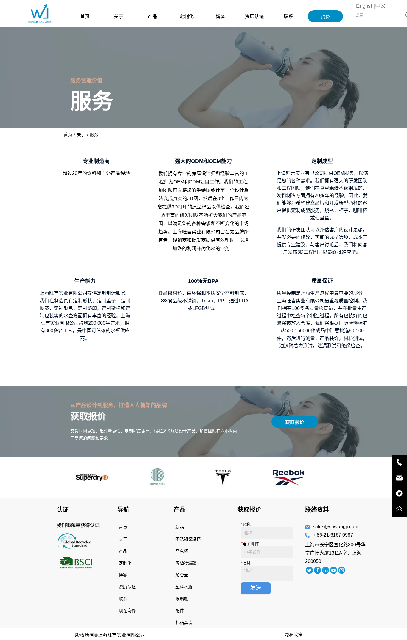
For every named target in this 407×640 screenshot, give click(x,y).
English (365, 6)
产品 (152, 16)
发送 (255, 588)
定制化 (186, 16)
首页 (85, 16)
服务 (94, 134)
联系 (288, 16)
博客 (220, 16)
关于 (118, 16)
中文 (380, 6)
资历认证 (254, 16)
